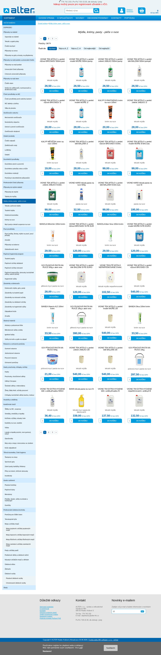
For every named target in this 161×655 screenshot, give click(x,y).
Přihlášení (130, 9)
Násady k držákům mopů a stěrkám (17, 559)
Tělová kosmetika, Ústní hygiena (15, 452)
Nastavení (47, 651)
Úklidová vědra (10, 564)
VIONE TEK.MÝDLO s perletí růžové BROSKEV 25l (139, 266)
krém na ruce (110, 122)
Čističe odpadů (10, 141)
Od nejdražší (104, 49)
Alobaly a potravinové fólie (14, 325)
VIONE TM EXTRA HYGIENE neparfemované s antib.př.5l (139, 390)
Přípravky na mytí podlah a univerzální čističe (19, 60)
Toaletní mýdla (10, 210)
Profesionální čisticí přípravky (13, 182)
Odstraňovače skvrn (11, 249)
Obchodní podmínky (46, 607)
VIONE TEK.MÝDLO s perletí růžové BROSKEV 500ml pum (52, 60)
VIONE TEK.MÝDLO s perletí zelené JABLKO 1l (139, 101)
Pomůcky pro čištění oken (13, 514)
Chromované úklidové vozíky (16, 583)
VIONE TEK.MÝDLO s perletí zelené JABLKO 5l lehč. (52, 184)
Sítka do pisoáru (10, 108)
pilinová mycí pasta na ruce (52, 286)
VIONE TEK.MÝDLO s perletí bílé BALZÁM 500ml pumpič (139, 60)
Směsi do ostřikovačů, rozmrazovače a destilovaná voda (18, 88)
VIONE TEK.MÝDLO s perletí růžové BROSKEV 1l (52, 101)
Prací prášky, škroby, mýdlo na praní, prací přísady (19, 234)
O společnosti (44, 609)
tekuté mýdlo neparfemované (110, 286)
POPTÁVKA (129, 18)
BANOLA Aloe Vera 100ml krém (110, 224)
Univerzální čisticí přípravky (14, 69)
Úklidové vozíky (10, 573)
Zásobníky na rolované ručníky (15, 297)
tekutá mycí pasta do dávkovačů (81, 411)
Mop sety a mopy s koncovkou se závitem (19, 443)
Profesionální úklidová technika (14, 510)
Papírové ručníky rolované (14, 268)
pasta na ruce (81, 204)
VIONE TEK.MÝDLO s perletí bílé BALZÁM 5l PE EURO (81, 266)
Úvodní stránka (42, 23)
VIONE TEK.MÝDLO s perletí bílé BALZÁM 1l (81, 143)
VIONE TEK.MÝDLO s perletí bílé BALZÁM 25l (110, 349)
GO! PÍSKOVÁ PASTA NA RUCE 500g (52, 349)
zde (80, 648)
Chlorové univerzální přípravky (15, 74)
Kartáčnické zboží (10, 404)
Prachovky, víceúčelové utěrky (15, 376)
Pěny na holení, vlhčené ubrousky (16, 471)
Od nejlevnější (90, 49)
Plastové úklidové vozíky (14, 578)
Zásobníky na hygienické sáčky (15, 307)
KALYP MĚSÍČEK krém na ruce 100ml (52, 143)
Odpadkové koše (10, 311)
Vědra (7, 427)
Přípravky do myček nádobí (13, 187)
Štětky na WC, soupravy (13, 409)
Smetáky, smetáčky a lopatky (14, 413)
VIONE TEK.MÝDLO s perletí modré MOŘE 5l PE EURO (139, 225)
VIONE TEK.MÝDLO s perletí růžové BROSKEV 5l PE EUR (81, 225)
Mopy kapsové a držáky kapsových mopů (20, 535)
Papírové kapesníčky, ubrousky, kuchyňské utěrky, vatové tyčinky (19, 273)
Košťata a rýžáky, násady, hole (15, 418)
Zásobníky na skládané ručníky (15, 302)
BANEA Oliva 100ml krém (139, 307)
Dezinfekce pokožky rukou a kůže (16, 168)
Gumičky (8, 505)
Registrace (130, 11)
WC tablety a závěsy (12, 103)
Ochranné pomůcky (11, 362)
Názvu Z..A (76, 49)
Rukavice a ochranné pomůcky (14, 344)
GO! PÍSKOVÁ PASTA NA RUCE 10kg (139, 349)
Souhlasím (110, 648)
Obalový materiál (9, 320)
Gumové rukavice (11, 348)
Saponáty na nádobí (12, 37)
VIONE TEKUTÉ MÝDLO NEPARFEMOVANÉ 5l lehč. (110, 266)
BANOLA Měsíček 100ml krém (52, 224)
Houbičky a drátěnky (10, 400)
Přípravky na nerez (11, 51)
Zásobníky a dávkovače (12, 283)
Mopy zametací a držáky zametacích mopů (18, 545)
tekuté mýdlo (52, 80)
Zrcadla (7, 316)
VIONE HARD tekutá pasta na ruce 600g (81, 184)
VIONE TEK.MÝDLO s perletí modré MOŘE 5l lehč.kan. (139, 143)
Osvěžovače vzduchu (11, 113)
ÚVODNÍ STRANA (46, 18)
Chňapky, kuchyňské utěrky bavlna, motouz (19, 395)
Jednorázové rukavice (12, 353)
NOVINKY (80, 18)
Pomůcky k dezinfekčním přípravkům (17, 178)
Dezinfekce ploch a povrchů (14, 164)
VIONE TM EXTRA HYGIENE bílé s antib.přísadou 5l (110, 390)
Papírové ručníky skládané (14, 263)
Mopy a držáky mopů (12, 524)
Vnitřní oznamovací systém (49, 614)
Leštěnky (8, 150)
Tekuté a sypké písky (12, 41)
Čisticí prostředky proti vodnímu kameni (18, 99)
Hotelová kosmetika (11, 215)
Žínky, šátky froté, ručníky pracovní (16, 390)
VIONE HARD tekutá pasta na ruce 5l (139, 184)
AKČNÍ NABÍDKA (9, 23)
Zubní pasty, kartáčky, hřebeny (15, 466)
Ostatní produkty (9, 136)
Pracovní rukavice (11, 358)
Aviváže (7, 240)
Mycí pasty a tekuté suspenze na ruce (17, 224)
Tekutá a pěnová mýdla (13, 206)
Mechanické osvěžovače (13, 117)
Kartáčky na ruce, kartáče (13, 423)
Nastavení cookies (46, 616)
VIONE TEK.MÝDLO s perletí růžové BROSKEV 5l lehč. (110, 143)
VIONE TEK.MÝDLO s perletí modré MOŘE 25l (110, 308)
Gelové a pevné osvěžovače (14, 127)
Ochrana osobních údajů (48, 612)
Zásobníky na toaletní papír (14, 293)
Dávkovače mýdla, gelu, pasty (15, 288)
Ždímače (8, 569)
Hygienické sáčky (11, 279)
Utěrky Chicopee (10, 381)
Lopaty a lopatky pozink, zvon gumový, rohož (18, 433)
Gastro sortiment (9, 480)
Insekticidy (8, 476)
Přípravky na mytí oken (11, 78)
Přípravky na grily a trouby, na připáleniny (19, 55)
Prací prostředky (9, 229)
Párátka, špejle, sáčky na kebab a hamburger (16, 499)
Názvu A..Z (63, 49)
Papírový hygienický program (13, 254)
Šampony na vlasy (11, 457)
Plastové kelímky (10, 485)
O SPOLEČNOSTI (65, 18)
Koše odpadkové (10, 448)
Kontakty (43, 611)
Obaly (6, 587)
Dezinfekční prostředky (11, 159)
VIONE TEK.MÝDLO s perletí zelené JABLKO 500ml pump (110, 60)
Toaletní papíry (10, 258)
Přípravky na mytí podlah (13, 64)
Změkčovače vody (11, 145)
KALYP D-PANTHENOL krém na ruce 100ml (110, 101)
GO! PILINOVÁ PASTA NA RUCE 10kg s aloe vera (81, 308)
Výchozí (52, 49)
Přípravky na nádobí (10, 32)
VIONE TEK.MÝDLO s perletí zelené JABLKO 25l (81, 349)
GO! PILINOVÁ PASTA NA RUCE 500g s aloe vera (52, 266)
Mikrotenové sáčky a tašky (14, 330)
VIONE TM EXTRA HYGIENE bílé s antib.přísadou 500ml (52, 390)
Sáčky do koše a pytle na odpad (16, 339)
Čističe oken (9, 83)
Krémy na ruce (10, 220)
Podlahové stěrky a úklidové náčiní (17, 555)
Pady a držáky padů (11, 550)
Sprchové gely (10, 462)
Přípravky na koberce (12, 244)
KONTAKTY (116, 18)
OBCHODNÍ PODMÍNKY (97, 18)
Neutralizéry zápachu (12, 122)
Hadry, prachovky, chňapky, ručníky (15, 367)
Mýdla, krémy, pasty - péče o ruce (15, 201)
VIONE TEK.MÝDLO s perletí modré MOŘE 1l (81, 101)
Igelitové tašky (9, 334)
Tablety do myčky (10, 196)
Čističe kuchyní (10, 46)
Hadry (7, 372)
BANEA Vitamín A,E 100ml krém (52, 308)
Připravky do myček (11, 192)
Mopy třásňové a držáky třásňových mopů (20, 539)
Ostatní (7, 154)
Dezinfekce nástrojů (11, 173)
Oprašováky (9, 438)
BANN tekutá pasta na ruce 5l (81, 389)
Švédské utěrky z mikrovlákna (15, 386)
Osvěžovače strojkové (12, 131)
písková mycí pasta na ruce (52, 368)
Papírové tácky (10, 489)
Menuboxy (8, 494)
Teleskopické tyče (11, 519)
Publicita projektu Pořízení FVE (50, 618)
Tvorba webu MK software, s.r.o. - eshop (103, 640)
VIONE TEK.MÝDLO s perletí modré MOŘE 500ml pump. (81, 60)
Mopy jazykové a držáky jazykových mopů (18, 529)
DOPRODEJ (8, 27)
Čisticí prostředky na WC (12, 94)
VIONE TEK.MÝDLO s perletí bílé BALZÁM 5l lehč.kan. (110, 184)
